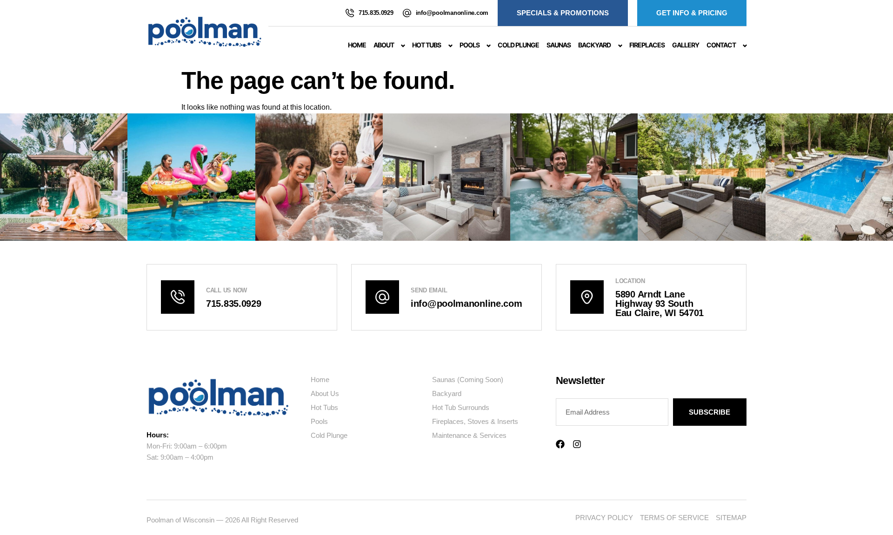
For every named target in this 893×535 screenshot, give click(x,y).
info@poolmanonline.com (452, 12)
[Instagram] (577, 444)
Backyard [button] (594, 45)
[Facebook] (560, 444)
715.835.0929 (376, 12)
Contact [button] (721, 45)
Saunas (558, 45)
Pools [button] (470, 45)
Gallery (685, 45)
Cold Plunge (518, 45)
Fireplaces (647, 45)
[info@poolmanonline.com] (407, 13)
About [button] (383, 45)
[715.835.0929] (350, 13)
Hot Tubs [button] (426, 45)
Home (357, 45)
